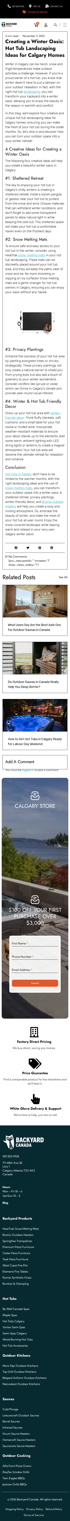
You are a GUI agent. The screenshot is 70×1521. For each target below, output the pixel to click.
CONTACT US (56, 6)
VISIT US (36, 6)
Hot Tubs (9, 1298)
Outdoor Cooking (16, 1455)
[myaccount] (46, 25)
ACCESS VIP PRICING (38, 12)
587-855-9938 (18, 6)
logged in (28, 770)
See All (63, 577)
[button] (16, 548)
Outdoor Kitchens (16, 1355)
